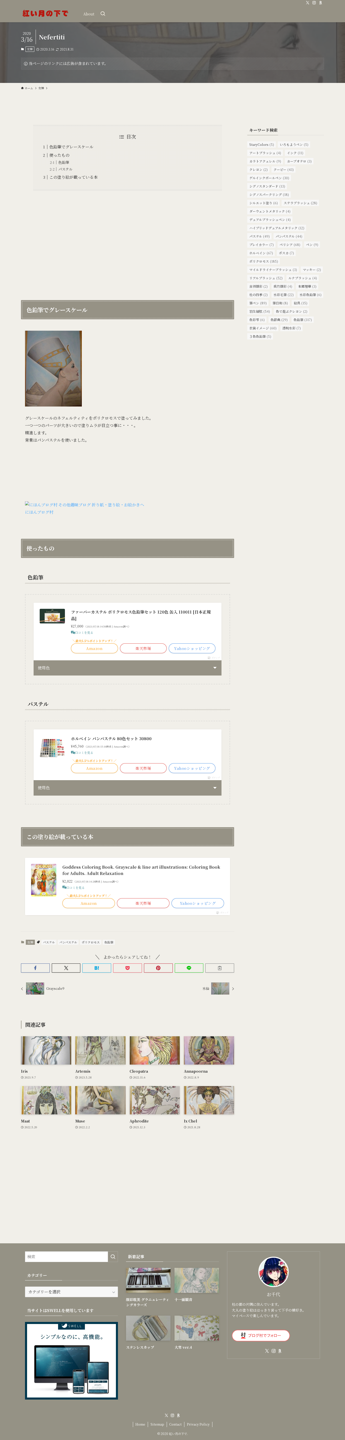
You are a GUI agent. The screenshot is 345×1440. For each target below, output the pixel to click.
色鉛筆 (63, 162)
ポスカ (286, 253)
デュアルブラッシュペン (270, 219)
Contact (175, 1424)
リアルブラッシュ (266, 278)
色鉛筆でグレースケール (71, 147)
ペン (312, 244)
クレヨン (258, 169)
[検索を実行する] (113, 1256)
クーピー (284, 169)
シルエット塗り (263, 202)
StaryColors (261, 144)
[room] (320, 3)
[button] (35, 968)
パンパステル (68, 942)
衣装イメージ (263, 328)
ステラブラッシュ (300, 202)
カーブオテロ (299, 161)
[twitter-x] (307, 3)
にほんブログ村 (39, 512)
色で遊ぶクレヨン (291, 311)
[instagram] (314, 3)
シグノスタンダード (267, 186)
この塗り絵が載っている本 (73, 177)
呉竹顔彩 (283, 286)
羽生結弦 (259, 311)
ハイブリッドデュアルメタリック (276, 228)
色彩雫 (257, 319)
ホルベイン (261, 253)
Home (140, 1424)
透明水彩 (291, 328)
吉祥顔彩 (258, 286)
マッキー (312, 269)
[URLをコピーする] (219, 968)
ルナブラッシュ (302, 278)
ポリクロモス (91, 942)
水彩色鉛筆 (311, 294)
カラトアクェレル (265, 161)
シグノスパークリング (269, 194)
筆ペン (258, 303)
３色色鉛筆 (260, 336)
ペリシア (290, 244)
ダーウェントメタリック (269, 211)
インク (295, 152)
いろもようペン (294, 144)
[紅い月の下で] (45, 14)
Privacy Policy (198, 1424)
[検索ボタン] (102, 14)
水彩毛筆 (284, 294)
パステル (65, 169)
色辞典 (279, 319)
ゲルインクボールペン (269, 177)
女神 (30, 49)
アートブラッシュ (265, 152)
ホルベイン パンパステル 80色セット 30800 (111, 738)
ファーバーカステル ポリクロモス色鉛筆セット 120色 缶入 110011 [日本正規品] (141, 615)
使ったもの (59, 155)
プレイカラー (261, 244)
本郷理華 (307, 286)
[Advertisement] (127, 242)
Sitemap (157, 1424)
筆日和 (280, 303)
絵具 (300, 303)
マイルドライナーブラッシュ (273, 269)
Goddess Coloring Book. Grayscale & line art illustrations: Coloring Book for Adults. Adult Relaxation (141, 870)
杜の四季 (258, 294)
